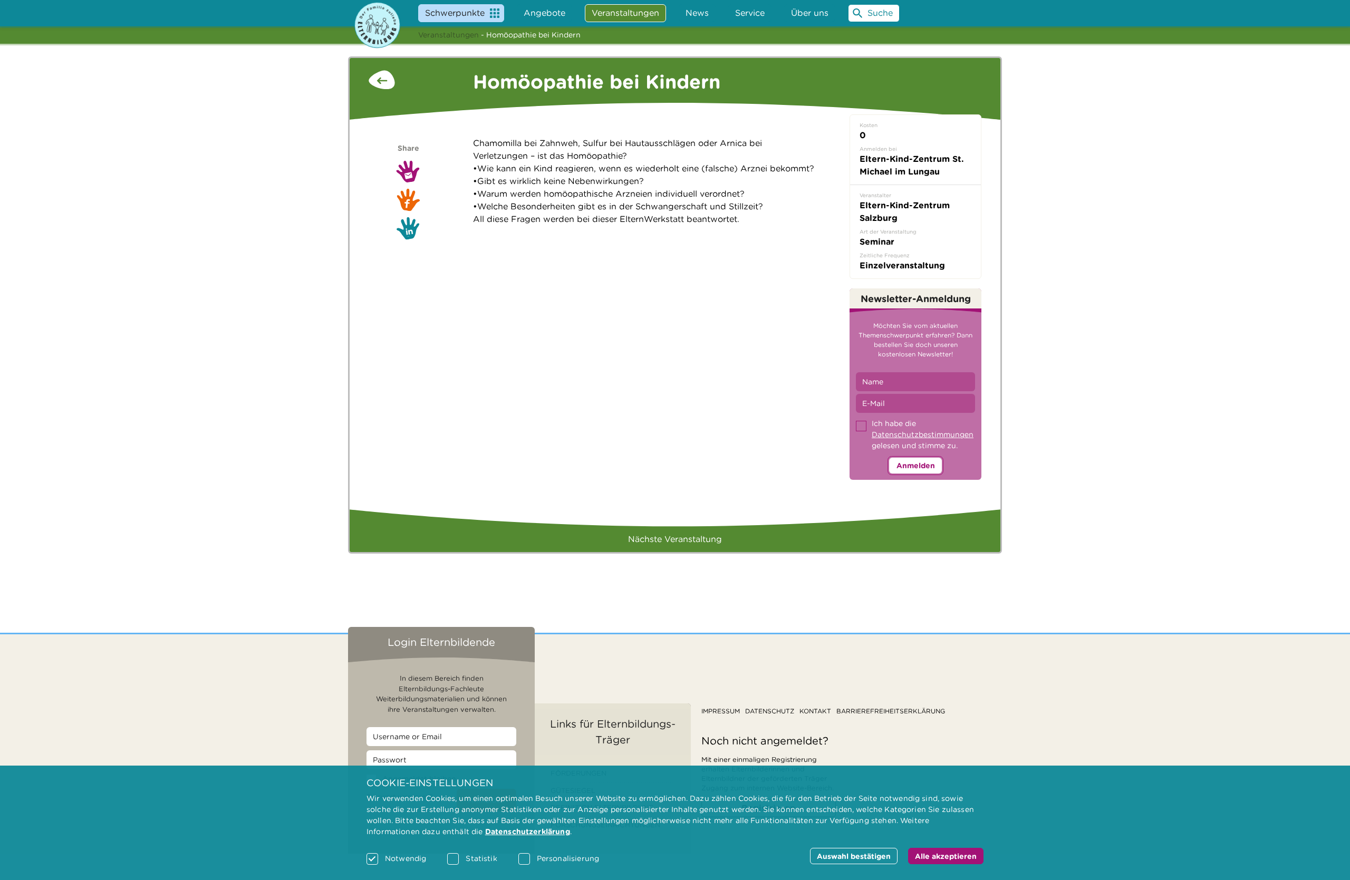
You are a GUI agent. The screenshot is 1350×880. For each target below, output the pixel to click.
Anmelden (915, 465)
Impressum (720, 711)
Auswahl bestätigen (854, 856)
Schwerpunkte (455, 13)
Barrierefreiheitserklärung (890, 711)
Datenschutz (769, 711)
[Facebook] (408, 200)
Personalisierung (568, 858)
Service (750, 13)
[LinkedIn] (408, 228)
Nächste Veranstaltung (675, 539)
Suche (880, 13)
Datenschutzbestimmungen (922, 434)
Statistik (481, 858)
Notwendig (405, 858)
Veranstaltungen (448, 35)
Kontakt (815, 711)
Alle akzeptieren (946, 856)
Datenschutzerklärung (527, 831)
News (697, 13)
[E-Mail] (408, 171)
